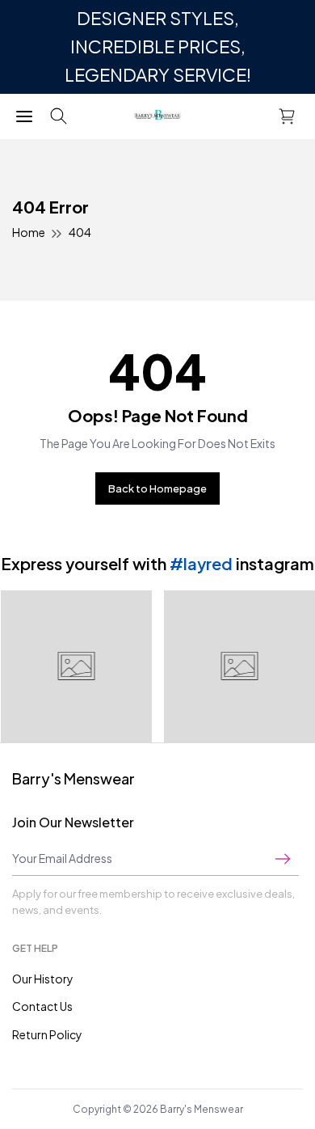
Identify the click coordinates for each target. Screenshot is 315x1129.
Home (28, 232)
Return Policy (47, 1034)
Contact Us (42, 1006)
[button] (58, 116)
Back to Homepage (157, 488)
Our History (43, 978)
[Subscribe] (283, 858)
